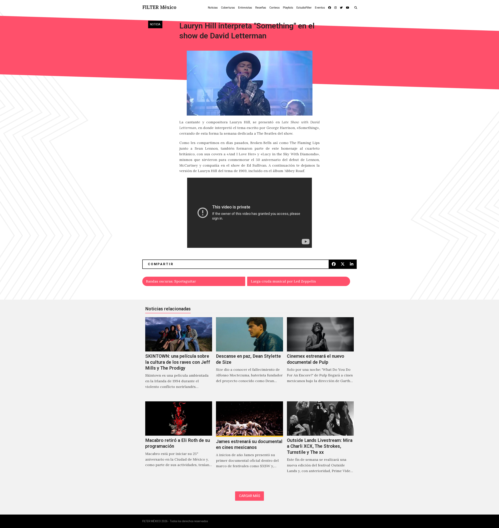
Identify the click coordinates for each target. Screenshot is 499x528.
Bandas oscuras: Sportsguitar (171, 281)
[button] (357, 7)
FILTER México (159, 7)
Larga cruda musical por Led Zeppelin (283, 281)
